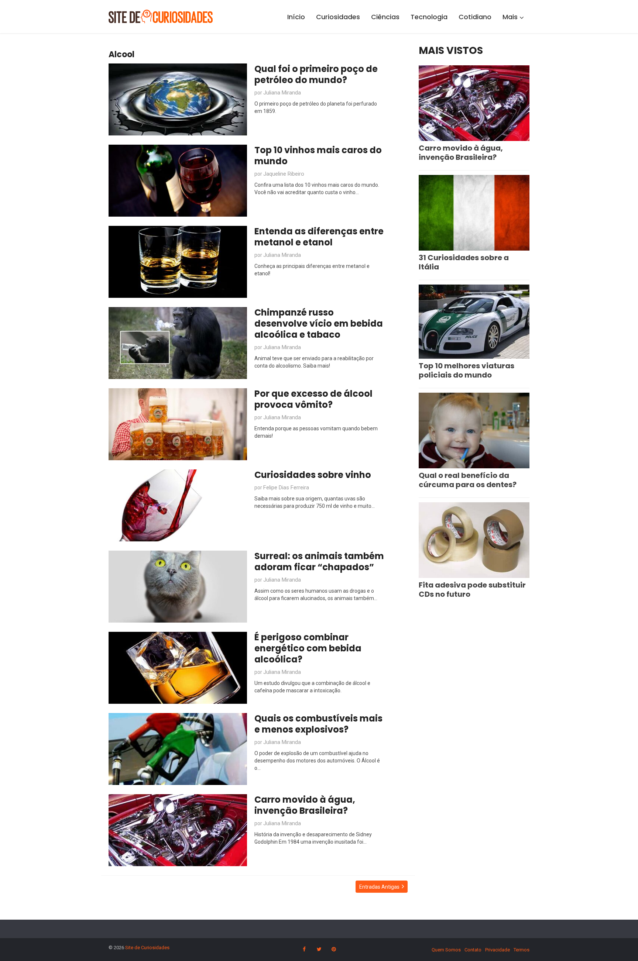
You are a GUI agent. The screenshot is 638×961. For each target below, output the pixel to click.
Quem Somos (446, 950)
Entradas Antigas (379, 887)
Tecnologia (429, 16)
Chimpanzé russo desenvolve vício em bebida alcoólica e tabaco (318, 323)
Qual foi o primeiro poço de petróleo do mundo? (316, 74)
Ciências (385, 16)
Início (296, 16)
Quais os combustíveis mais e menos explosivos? (318, 724)
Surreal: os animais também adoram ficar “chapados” (319, 561)
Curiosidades (338, 16)
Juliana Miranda (282, 92)
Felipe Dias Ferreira (286, 487)
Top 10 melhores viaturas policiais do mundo (466, 370)
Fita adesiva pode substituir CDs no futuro (472, 589)
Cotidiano (475, 16)
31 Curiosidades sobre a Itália (464, 262)
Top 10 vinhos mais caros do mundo (318, 155)
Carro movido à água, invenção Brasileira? (304, 805)
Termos (521, 950)
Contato (472, 950)
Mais (510, 16)
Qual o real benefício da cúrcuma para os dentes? (468, 480)
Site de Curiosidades (147, 947)
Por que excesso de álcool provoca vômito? (313, 399)
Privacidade (497, 950)
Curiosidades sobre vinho (312, 475)
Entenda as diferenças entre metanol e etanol (319, 236)
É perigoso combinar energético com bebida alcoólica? (307, 648)
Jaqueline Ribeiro (283, 173)
